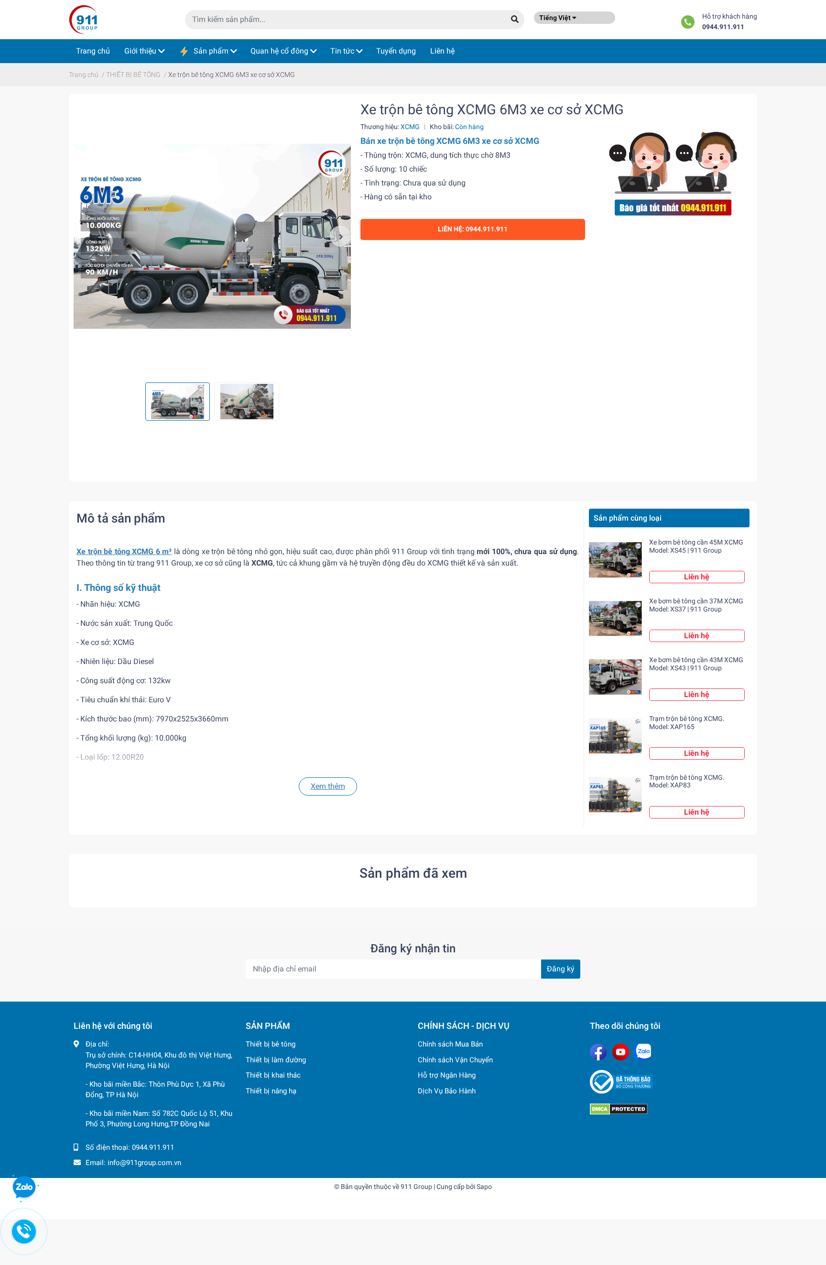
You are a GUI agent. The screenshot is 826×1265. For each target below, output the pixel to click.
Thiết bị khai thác (273, 1075)
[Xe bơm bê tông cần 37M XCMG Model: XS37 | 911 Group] (615, 618)
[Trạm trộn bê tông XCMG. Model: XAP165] (615, 736)
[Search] (514, 19)
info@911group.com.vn (144, 1162)
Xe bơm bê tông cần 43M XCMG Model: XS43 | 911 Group (696, 664)
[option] (212, 236)
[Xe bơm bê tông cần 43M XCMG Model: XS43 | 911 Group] (615, 677)
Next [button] (340, 236)
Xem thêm (328, 786)
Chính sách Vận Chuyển (455, 1060)
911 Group (416, 1186)
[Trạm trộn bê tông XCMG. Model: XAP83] (615, 794)
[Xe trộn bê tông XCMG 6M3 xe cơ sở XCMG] (212, 236)
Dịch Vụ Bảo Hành (447, 1091)
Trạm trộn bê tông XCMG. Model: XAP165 (687, 723)
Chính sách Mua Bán (450, 1044)
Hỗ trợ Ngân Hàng (447, 1075)
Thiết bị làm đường (276, 1060)
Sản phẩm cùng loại (628, 518)
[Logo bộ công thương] (671, 1082)
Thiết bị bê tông (270, 1044)
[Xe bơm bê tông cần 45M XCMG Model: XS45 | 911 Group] (615, 559)
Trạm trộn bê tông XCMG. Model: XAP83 (687, 781)
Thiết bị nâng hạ (271, 1091)
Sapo (484, 1186)
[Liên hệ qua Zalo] (24, 1188)
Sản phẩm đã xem (413, 873)
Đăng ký (561, 968)
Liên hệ (696, 576)
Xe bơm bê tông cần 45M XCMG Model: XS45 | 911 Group (696, 546)
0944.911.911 (723, 27)
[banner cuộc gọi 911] (673, 171)
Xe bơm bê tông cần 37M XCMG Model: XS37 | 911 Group (696, 605)
